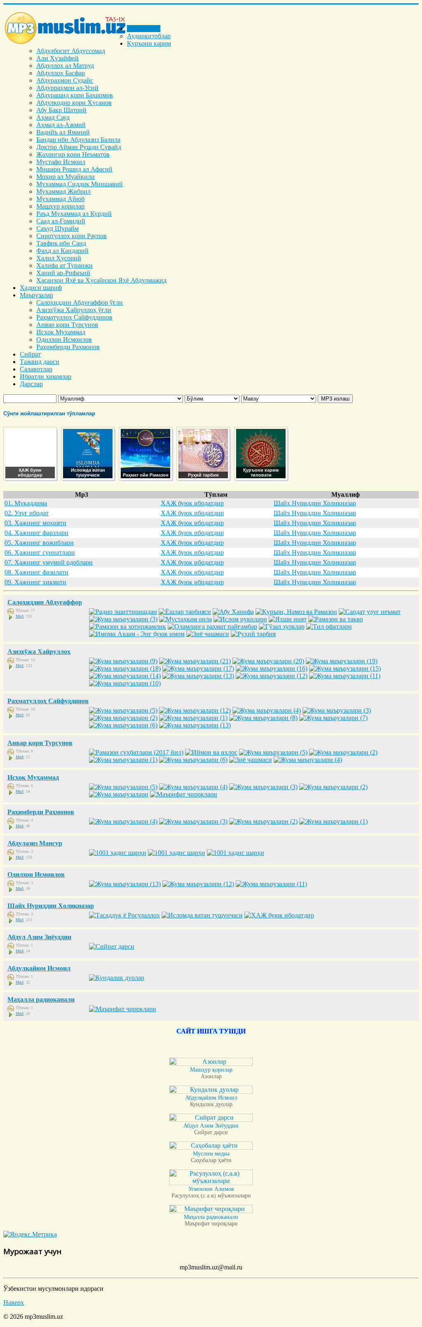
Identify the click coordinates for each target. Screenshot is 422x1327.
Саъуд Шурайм (57, 228)
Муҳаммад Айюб (60, 198)
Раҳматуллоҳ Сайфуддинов (74, 317)
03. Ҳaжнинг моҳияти (35, 522)
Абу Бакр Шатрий (61, 110)
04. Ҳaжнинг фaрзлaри (36, 532)
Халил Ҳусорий (58, 258)
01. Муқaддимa (26, 503)
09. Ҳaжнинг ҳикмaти (35, 582)
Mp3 (19, 616)
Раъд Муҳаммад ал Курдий (74, 213)
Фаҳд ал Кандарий (62, 250)
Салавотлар (36, 369)
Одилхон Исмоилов (64, 339)
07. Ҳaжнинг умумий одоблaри (49, 562)
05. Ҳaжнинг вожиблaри (39, 542)
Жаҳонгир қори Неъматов (73, 154)
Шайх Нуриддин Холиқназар (315, 503)
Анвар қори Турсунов (67, 324)
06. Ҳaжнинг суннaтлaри (40, 552)
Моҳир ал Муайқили (65, 176)
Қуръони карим (149, 43)
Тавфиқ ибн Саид (61, 243)
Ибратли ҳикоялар (45, 376)
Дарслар (31, 383)
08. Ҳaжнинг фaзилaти (36, 572)
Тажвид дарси (39, 361)
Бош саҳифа (143, 28)
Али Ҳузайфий (57, 58)
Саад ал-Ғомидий (60, 221)
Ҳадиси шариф (41, 287)
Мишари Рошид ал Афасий (74, 169)
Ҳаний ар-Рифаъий (63, 272)
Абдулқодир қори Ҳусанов (74, 102)
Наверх (13, 1302)
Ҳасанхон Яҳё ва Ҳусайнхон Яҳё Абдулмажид (101, 280)
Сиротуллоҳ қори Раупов (71, 235)
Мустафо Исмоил (60, 161)
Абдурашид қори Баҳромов (74, 95)
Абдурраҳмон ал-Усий (67, 87)
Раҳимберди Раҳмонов (68, 346)
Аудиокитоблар (149, 35)
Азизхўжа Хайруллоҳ (38, 651)
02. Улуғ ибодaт (27, 512)
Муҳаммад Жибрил (63, 191)
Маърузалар (36, 295)
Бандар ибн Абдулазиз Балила (78, 139)
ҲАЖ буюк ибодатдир (192, 503)
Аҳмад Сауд (53, 117)
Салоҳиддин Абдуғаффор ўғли (79, 302)
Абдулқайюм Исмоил (38, 968)
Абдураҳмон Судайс (64, 80)
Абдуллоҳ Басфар (60, 72)
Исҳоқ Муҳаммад (60, 332)
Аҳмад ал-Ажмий (61, 124)
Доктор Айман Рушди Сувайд (78, 147)
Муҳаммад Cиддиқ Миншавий (79, 184)
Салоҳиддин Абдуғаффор (44, 602)
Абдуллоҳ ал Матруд (65, 65)
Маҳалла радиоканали (41, 999)
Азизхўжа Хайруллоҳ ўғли (73, 309)
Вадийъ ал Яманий (63, 132)
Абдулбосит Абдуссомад (70, 50)
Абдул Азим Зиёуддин (39, 936)
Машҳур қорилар (60, 206)
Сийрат (30, 354)
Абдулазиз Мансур (34, 843)
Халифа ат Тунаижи (64, 265)
